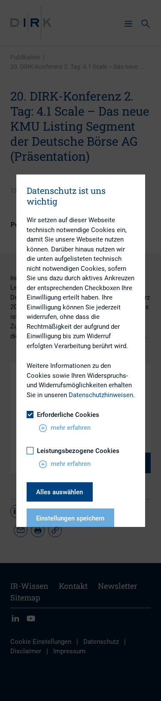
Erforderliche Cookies (68, 415)
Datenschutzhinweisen (101, 395)
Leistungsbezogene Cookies (78, 451)
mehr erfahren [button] (71, 428)
